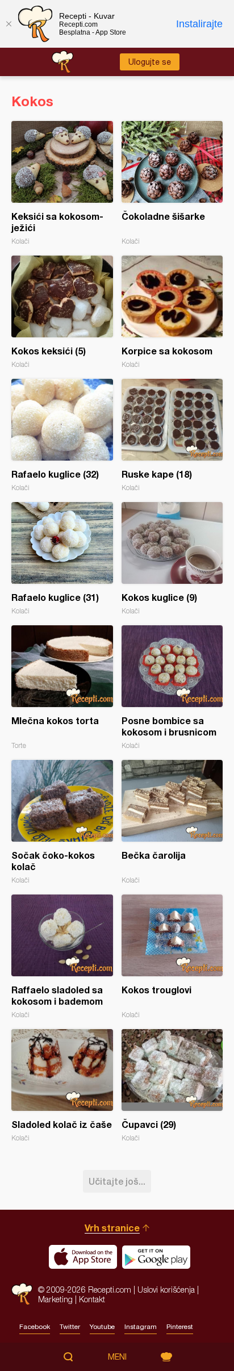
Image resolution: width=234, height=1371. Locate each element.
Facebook (34, 1327)
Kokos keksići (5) (62, 312)
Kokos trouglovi (172, 957)
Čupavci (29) (172, 1085)
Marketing (55, 1299)
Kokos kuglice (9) (172, 558)
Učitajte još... (117, 1181)
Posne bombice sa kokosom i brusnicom (172, 687)
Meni (117, 1356)
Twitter (70, 1327)
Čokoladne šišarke (172, 183)
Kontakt (92, 1299)
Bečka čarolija (172, 822)
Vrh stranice (112, 1227)
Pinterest (179, 1327)
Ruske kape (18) (172, 435)
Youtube (102, 1327)
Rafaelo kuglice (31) (62, 558)
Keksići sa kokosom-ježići (62, 183)
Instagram (140, 1327)
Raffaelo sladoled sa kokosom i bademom (62, 957)
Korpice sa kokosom (172, 312)
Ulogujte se (149, 61)
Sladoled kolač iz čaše (62, 1085)
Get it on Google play (156, 1257)
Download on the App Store (83, 1257)
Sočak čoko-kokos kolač (62, 822)
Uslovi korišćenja (166, 1289)
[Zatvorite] (8, 23)
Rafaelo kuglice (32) (62, 435)
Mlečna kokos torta (62, 687)
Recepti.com (21, 1294)
